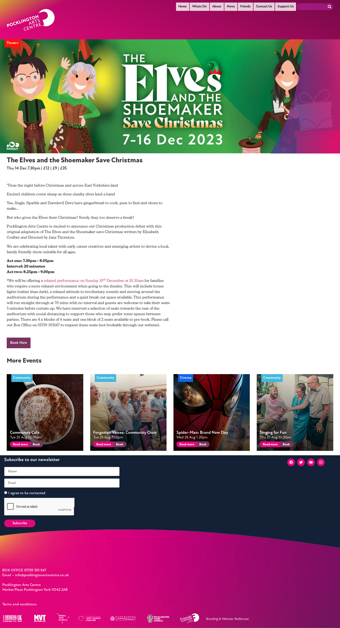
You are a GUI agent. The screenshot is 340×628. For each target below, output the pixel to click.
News (231, 6)
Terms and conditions (19, 604)
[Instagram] (321, 462)
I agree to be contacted (26, 493)
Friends (245, 6)
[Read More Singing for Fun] (269, 445)
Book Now (18, 343)
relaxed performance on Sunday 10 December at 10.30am (94, 281)
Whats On (199, 6)
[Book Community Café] (36, 445)
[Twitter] (301, 462)
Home (182, 6)
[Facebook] (291, 462)
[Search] (329, 6)
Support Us (286, 6)
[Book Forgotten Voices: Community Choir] (119, 445)
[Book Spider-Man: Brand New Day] (202, 445)
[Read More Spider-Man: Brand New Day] (186, 445)
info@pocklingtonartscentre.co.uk (42, 575)
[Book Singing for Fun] (286, 445)
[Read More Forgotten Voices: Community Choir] (102, 445)
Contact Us (264, 6)
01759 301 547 (35, 570)
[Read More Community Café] (19, 445)
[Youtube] (311, 462)
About (216, 6)
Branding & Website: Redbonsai (227, 619)
